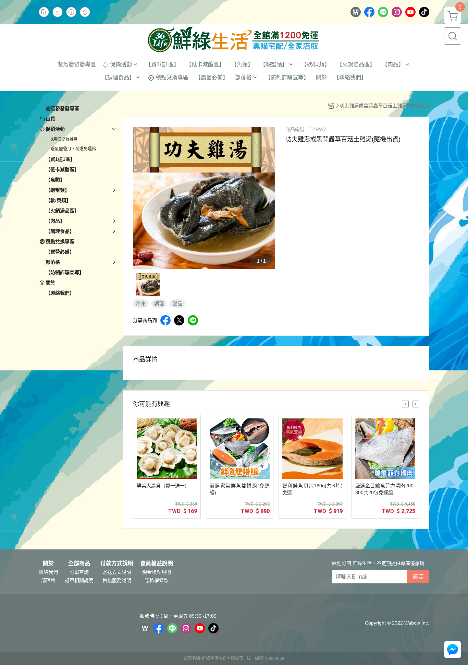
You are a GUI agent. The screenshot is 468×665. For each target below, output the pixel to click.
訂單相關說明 (79, 580)
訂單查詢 (79, 572)
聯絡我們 (48, 572)
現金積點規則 (156, 572)
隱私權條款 (157, 580)
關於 (48, 563)
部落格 (48, 580)
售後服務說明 (116, 580)
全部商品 (79, 563)
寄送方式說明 (116, 572)
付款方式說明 (116, 563)
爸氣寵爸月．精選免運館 (73, 148)
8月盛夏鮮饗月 (64, 139)
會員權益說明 (156, 563)
